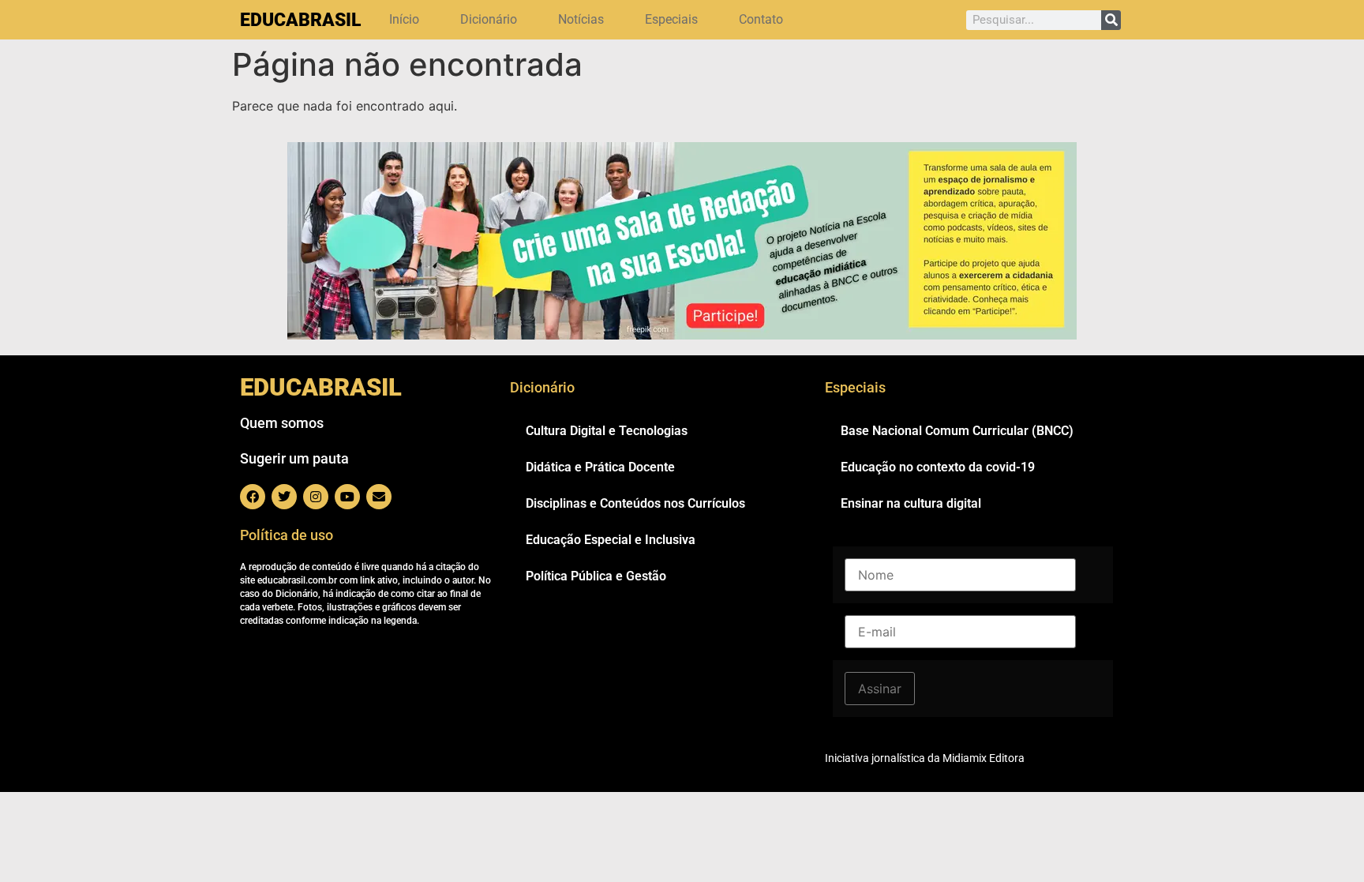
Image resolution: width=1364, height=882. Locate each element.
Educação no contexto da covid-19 (938, 467)
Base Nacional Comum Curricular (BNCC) (957, 430)
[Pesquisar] (1111, 20)
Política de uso (286, 535)
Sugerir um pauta (294, 458)
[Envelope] (379, 496)
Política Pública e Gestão (596, 576)
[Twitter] (284, 496)
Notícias (581, 19)
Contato (761, 19)
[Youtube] (347, 496)
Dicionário (488, 19)
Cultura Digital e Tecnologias (607, 430)
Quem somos (282, 423)
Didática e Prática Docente (600, 467)
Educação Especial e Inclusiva (610, 539)
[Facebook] (252, 496)
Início (404, 19)
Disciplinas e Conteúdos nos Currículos (635, 503)
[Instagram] (315, 496)
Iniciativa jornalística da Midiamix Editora (925, 758)
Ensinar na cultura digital (911, 503)
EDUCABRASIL (300, 20)
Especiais (671, 19)
